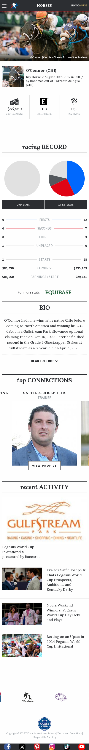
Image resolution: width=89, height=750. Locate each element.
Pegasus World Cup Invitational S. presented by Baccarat (21, 552)
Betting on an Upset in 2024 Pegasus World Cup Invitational (65, 641)
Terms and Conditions (69, 733)
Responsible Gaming (44, 737)
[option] (44, 432)
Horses (44, 5)
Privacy (52, 733)
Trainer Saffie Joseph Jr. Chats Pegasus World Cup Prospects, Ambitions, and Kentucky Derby (66, 580)
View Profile (44, 466)
